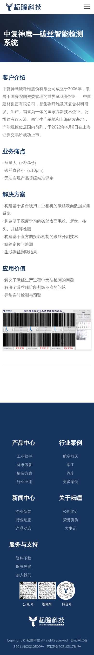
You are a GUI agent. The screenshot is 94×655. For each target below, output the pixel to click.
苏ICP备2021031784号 (64, 646)
